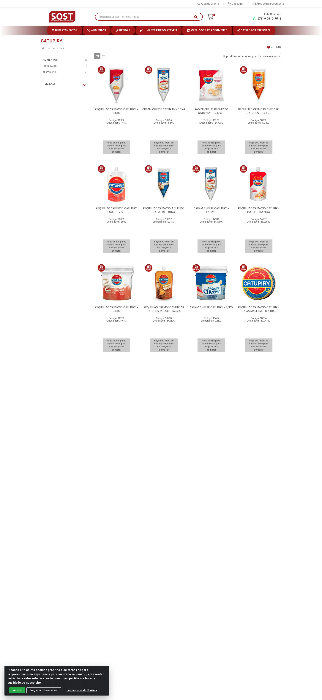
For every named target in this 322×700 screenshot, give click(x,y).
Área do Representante (270, 3)
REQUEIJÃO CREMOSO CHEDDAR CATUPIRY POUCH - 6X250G (164, 309)
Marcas (50, 84)
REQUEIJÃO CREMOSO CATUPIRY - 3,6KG (116, 309)
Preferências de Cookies (82, 690)
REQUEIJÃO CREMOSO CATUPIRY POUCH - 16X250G (258, 210)
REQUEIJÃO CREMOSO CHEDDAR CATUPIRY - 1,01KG (258, 111)
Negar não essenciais (43, 690)
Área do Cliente (210, 3)
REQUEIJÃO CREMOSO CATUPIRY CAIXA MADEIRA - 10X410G (258, 309)
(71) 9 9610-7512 (269, 18)
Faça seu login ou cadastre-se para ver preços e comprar (116, 147)
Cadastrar (238, 3)
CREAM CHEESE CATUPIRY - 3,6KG (211, 307)
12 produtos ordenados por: (239, 56)
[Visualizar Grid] (97, 56)
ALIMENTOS (50, 59)
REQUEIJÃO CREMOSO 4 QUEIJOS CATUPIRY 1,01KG (163, 210)
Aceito (17, 690)
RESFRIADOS (49, 72)
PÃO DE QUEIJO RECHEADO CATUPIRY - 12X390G (211, 111)
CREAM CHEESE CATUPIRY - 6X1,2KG (211, 210)
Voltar (275, 47)
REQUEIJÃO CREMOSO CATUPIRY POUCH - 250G (116, 210)
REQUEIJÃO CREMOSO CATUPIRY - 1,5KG (116, 111)
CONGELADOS (50, 66)
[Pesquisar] (196, 17)
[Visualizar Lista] (103, 56)
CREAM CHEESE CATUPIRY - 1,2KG (163, 109)
